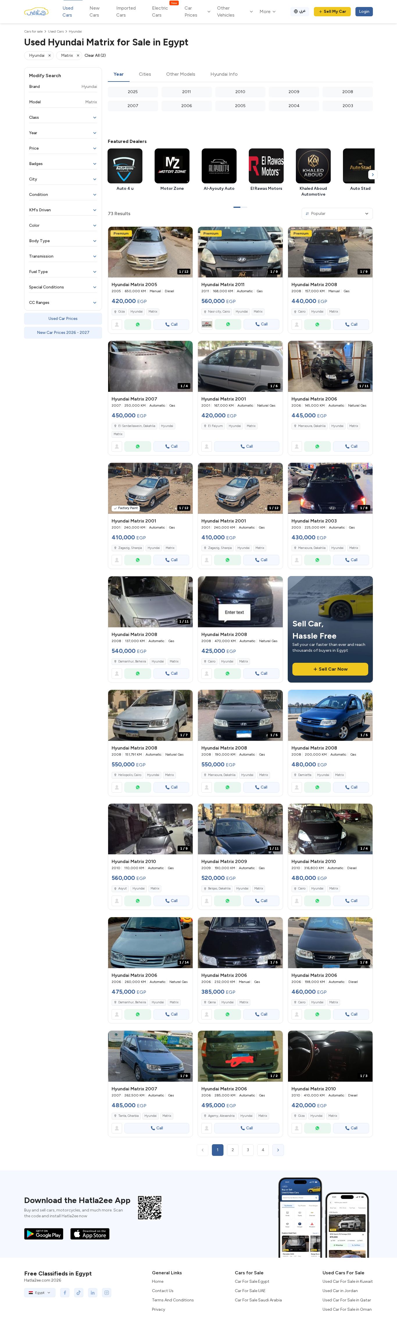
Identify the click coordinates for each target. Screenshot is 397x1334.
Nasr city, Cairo (219, 311)
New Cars (95, 11)
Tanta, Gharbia (128, 1116)
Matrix (153, 311)
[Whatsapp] (137, 324)
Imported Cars (126, 11)
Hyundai (136, 311)
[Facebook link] (64, 1292)
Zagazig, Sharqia (130, 548)
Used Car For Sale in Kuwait (348, 1281)
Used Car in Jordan (340, 1290)
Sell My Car (335, 11)
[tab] (119, 74)
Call (174, 324)
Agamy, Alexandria (221, 1116)
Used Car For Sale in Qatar (347, 1300)
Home (157, 1281)
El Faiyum (215, 426)
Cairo (301, 311)
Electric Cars (164, 11)
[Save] (185, 233)
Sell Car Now (333, 669)
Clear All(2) (95, 55)
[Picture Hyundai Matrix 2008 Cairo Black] (240, 601)
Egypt (39, 1293)
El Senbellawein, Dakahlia (136, 426)
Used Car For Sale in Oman (347, 1309)
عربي (302, 11)
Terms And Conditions (173, 1300)
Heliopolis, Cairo (129, 775)
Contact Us (163, 1290)
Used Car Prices (63, 318)
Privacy (158, 1309)
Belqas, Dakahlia (219, 888)
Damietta (304, 775)
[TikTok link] (78, 1292)
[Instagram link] (106, 1292)
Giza (121, 311)
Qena (212, 1002)
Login (364, 11)
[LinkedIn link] (92, 1292)
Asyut (122, 888)
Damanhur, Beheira (132, 661)
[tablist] (240, 74)
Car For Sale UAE (250, 1290)
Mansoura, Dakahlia (312, 426)
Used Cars (67, 11)
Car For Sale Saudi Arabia (258, 1300)
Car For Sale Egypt (252, 1281)
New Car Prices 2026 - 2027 (63, 332)
